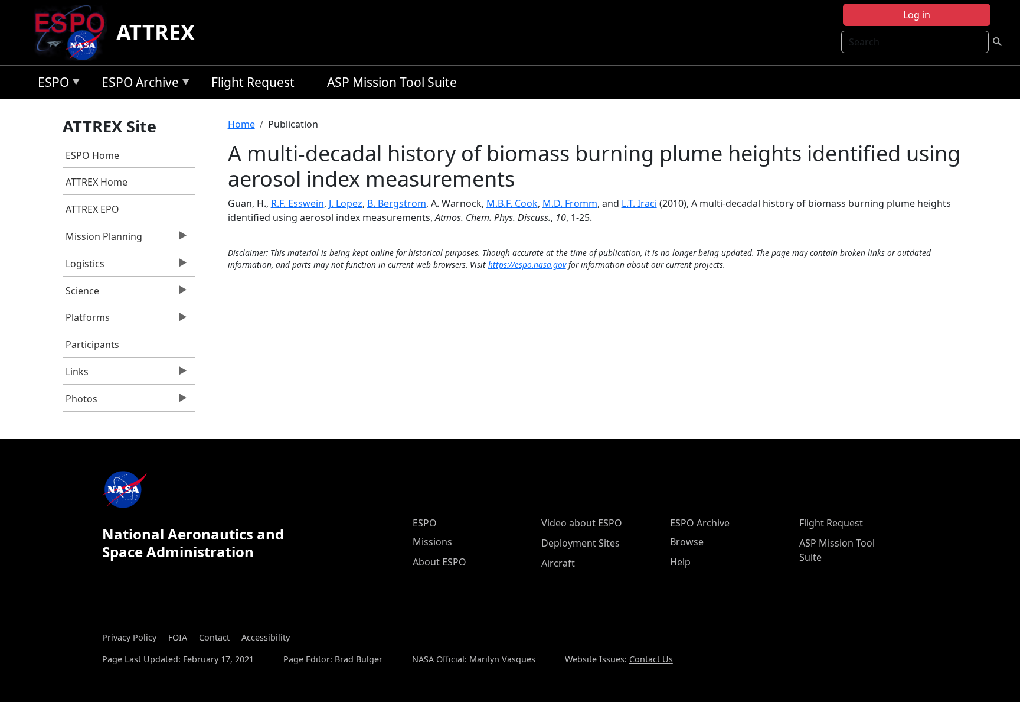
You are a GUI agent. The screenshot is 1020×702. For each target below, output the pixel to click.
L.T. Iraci (639, 203)
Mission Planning (102, 239)
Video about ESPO (581, 522)
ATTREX (155, 32)
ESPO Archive (137, 84)
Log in (916, 14)
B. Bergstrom (396, 203)
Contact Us (651, 659)
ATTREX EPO (92, 209)
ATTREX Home (97, 182)
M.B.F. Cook (512, 203)
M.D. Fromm (569, 203)
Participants (92, 344)
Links (76, 374)
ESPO (50, 84)
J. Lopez (345, 203)
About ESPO (439, 561)
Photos (80, 401)
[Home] (74, 32)
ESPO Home (92, 155)
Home (241, 124)
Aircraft (558, 563)
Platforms (86, 320)
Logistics (83, 266)
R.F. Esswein (297, 203)
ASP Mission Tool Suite (392, 82)
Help (680, 561)
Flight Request (253, 82)
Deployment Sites (580, 543)
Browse (687, 541)
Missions (432, 541)
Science (81, 293)
